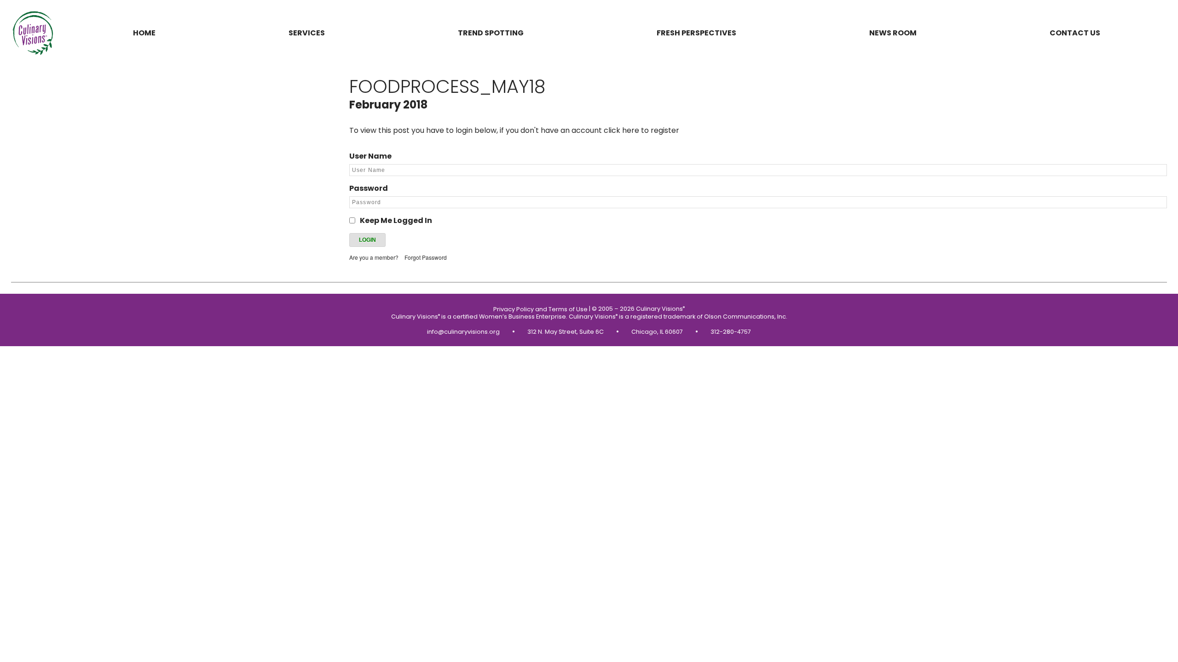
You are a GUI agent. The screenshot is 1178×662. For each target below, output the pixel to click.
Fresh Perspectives (696, 33)
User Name (370, 156)
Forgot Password (425, 257)
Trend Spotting (491, 33)
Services (307, 33)
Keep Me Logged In (396, 220)
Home (144, 33)
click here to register (641, 130)
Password (368, 188)
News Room (893, 33)
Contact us (1075, 33)
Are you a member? (373, 257)
